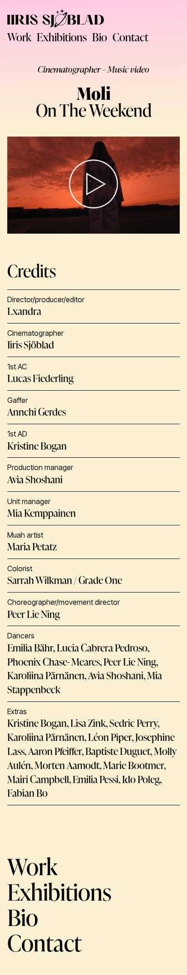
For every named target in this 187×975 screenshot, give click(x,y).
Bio (99, 36)
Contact (130, 36)
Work (19, 36)
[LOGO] (55, 18)
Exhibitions (62, 36)
